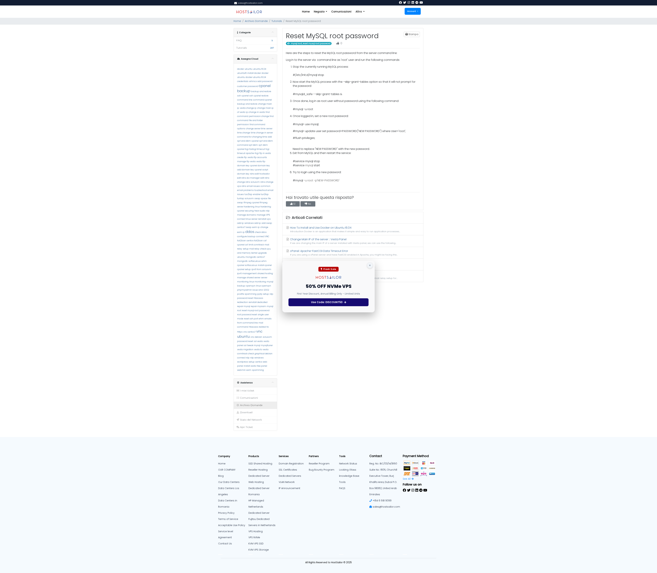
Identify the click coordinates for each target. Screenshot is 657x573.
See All (406, 479)
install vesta (250, 365)
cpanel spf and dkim (262, 140)
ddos (249, 231)
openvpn (250, 285)
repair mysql (243, 306)
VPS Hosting (255, 531)
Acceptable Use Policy (231, 525)
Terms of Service (228, 519)
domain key (243, 165)
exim (248, 370)
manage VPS (263, 214)
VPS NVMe (254, 537)
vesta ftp (260, 161)
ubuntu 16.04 (259, 68)
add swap (267, 223)
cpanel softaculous (247, 265)
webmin (241, 370)
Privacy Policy (226, 513)
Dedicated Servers (290, 476)
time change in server (262, 132)
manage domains (246, 214)
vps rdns (241, 186)
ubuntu (248, 68)
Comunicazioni (341, 11)
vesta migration (245, 349)
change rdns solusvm (248, 181)
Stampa (413, 34)
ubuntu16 (242, 73)
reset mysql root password (255, 310)
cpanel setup (244, 269)
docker (240, 68)
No (309, 203)
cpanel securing (245, 210)
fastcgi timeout (257, 149)
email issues (253, 186)
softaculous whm (257, 261)
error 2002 (264, 289)
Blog (221, 476)
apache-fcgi (252, 153)
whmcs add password (260, 81)
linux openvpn (263, 285)
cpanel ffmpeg (259, 202)
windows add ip (252, 223)
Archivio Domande (256, 21)
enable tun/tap (261, 194)
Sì (294, 203)
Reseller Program (319, 463)
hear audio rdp (262, 210)
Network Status (348, 463)
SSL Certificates (288, 469)
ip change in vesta (255, 112)
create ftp (242, 157)
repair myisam (258, 306)
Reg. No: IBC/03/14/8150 (383, 463)
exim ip (256, 227)
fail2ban (241, 240)
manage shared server (248, 277)
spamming (258, 370)
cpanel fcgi (243, 149)
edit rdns (264, 177)
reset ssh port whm (254, 318)
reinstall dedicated (258, 302)
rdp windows (257, 357)
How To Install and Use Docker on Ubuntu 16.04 (344, 229)
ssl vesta (258, 341)
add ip (240, 223)
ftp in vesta (265, 153)
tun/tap (248, 194)
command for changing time (252, 136)
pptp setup (263, 293)
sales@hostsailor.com (386, 506)
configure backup (246, 236)
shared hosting (265, 273)
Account (412, 11)
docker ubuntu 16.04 (256, 77)
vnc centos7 (249, 331)
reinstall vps (264, 218)
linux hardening (263, 206)
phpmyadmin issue (247, 289)
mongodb (251, 257)
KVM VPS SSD (255, 543)
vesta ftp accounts (257, 157)
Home (306, 11)
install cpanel (265, 265)
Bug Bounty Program (321, 469)
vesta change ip (248, 108)
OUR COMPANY (226, 469)
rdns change (266, 181)
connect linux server (247, 218)
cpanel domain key (260, 165)
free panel (262, 365)
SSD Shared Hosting (260, 463)
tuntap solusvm (245, 198)
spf (260, 145)
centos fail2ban (255, 240)
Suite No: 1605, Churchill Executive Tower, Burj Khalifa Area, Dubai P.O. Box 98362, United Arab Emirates (383, 482)
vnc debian (256, 336)
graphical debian (263, 353)
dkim (265, 145)
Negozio (319, 11)
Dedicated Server (258, 513)
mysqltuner (267, 345)
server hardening (245, 206)
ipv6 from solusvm (261, 269)
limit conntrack (256, 244)
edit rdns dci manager (248, 177)
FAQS (342, 488)
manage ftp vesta (246, 161)
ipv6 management (247, 273)
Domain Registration (291, 463)
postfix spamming (246, 293)
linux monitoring (257, 281)
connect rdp (243, 357)
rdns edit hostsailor (260, 173)
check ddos (261, 232)
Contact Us (225, 543)
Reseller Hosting (258, 469)
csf (265, 240)
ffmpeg (247, 202)
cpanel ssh (247, 95)
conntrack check (245, 353)
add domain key (245, 169)
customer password (247, 86)
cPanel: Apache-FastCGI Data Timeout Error (343, 252)
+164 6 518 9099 (382, 500)
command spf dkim (247, 145)
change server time (256, 128)
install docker (254, 73)
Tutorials (277, 21)
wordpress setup (246, 361)
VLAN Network (287, 482)
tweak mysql (253, 345)
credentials (242, 81)
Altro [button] (359, 11)
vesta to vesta (261, 349)
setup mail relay (251, 248)
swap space (260, 198)
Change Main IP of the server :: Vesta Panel (342, 241)
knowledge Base (349, 476)
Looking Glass (347, 469)
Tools (342, 482)
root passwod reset (247, 314)
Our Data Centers (229, 482)
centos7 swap (244, 227)
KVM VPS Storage (258, 549)
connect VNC (262, 236)
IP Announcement (289, 488)
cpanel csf (242, 244)
